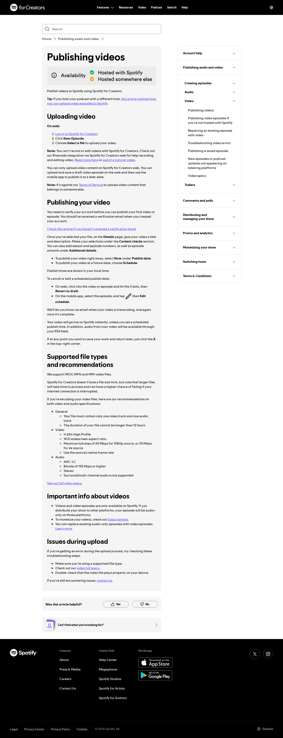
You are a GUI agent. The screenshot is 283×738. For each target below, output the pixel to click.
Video (142, 7)
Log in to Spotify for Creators (76, 133)
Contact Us (67, 688)
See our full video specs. (64, 483)
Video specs (197, 175)
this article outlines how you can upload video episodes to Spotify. (101, 101)
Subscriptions (118, 519)
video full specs (88, 568)
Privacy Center (34, 729)
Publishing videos (201, 110)
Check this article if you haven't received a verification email (91, 229)
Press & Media (70, 669)
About (64, 659)
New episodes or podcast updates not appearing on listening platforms (207, 163)
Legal (14, 729)
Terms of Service (91, 184)
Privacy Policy (60, 729)
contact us (104, 580)
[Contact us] (155, 625)
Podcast (156, 7)
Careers (65, 678)
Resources (126, 7)
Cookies (82, 729)
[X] (255, 654)
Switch (172, 7)
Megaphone (108, 669)
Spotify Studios (110, 678)
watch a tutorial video (119, 160)
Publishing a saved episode (208, 150)
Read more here (86, 160)
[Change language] (271, 7)
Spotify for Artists (112, 688)
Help (184, 7)
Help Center (108, 659)
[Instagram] (268, 654)
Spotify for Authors (113, 698)
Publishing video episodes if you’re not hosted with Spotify (210, 120)
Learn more (63, 528)
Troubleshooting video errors (209, 143)
